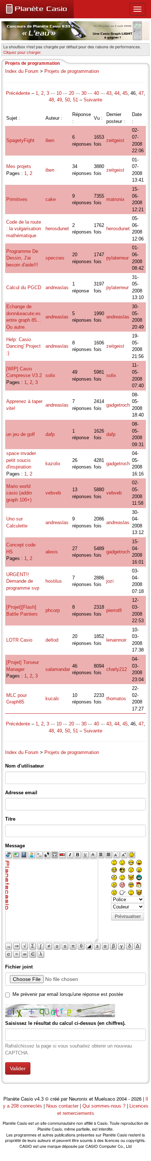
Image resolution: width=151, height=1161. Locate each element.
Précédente (19, 93)
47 (141, 93)
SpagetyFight (20, 140)
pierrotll (114, 610)
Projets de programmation (71, 71)
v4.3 (39, 1099)
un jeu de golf (20, 434)
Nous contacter (62, 1106)
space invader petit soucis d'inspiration (21, 460)
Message (15, 845)
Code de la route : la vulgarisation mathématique (23, 228)
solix (50, 375)
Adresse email (21, 792)
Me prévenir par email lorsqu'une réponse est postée (67, 994)
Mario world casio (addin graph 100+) (19, 493)
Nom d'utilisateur (24, 766)
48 (51, 99)
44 (116, 93)
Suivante (93, 99)
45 (125, 93)
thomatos (116, 698)
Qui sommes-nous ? (103, 1106)
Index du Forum (21, 71)
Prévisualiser (128, 916)
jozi (110, 581)
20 (71, 93)
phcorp (52, 610)
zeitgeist (115, 140)
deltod (51, 640)
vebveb (53, 493)
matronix (115, 199)
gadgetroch (118, 405)
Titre (10, 819)
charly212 (116, 669)
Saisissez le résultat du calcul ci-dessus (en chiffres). (65, 1023)
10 (59, 93)
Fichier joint (19, 967)
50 (67, 99)
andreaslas (57, 287)
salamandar (57, 669)
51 (75, 99)
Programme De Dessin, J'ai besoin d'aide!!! (22, 258)
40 (96, 93)
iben (49, 140)
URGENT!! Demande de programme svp (22, 581)
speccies (55, 258)
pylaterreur (117, 258)
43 (108, 93)
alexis (51, 552)
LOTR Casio (19, 640)
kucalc (52, 698)
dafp (50, 434)
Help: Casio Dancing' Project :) (23, 346)
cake (50, 199)
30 (83, 93)
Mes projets (18, 166)
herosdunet (57, 228)
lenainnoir (116, 640)
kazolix (52, 463)
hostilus (53, 581)
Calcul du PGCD (23, 287)
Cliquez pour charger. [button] (22, 52)
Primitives (16, 199)
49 (59, 99)
